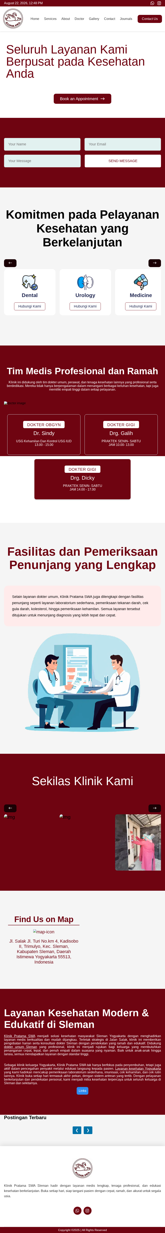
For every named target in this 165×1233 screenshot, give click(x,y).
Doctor (79, 19)
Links (82, 1090)
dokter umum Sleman (20, 1047)
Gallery (94, 19)
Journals (126, 19)
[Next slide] (154, 263)
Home (35, 19)
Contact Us (150, 19)
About (65, 19)
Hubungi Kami (29, 306)
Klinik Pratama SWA (19, 1036)
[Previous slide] (10, 263)
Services (50, 19)
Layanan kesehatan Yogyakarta (138, 1068)
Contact (109, 19)
